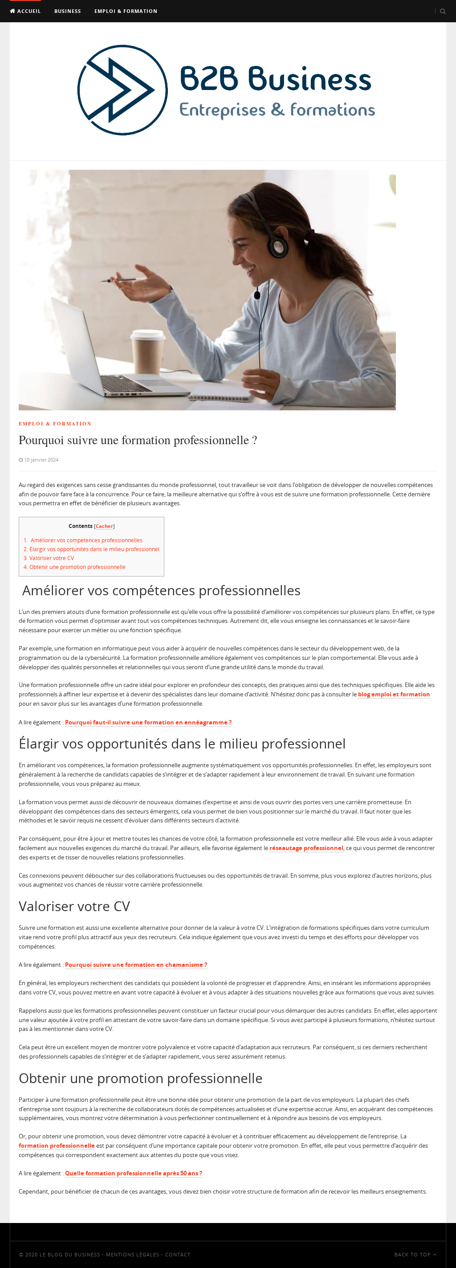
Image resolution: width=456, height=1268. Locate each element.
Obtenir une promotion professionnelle (75, 567)
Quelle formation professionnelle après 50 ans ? (133, 1173)
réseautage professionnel (306, 848)
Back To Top (414, 1254)
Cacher (104, 526)
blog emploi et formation (394, 694)
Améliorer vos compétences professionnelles (83, 540)
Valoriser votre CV (49, 558)
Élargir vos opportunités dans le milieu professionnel (91, 549)
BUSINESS (67, 11)
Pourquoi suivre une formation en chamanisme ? (136, 965)
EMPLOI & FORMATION (126, 11)
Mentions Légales (132, 1254)
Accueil (28, 11)
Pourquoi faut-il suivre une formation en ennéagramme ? (148, 722)
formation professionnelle (57, 1145)
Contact (178, 1254)
